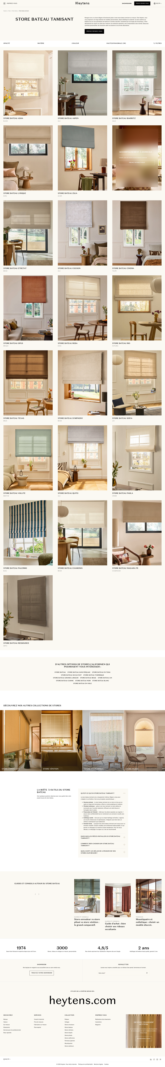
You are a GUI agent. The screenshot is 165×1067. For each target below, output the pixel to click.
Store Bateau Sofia (122, 418)
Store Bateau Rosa (67, 343)
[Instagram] (157, 1059)
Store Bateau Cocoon (69, 268)
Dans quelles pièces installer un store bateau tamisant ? (100, 837)
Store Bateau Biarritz (124, 118)
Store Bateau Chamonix (70, 568)
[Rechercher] (147, 973)
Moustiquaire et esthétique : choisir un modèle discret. (147, 922)
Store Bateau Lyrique (14, 193)
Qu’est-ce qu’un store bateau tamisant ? (97, 793)
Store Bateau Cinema (123, 268)
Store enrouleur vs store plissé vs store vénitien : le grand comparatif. (87, 922)
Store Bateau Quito (68, 493)
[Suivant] (39, 894)
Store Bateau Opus (13, 343)
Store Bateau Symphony (70, 418)
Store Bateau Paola (122, 493)
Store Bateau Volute (14, 493)
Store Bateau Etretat (14, 268)
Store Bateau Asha (13, 118)
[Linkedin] (151, 1059)
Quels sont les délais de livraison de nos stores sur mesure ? (98, 852)
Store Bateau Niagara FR (125, 568)
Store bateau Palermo (15, 568)
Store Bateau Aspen (68, 118)
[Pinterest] (160, 1059)
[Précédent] (35, 894)
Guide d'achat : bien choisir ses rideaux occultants (115, 926)
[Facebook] (154, 1059)
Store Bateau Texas (13, 418)
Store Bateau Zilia (67, 193)
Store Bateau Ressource (16, 643)
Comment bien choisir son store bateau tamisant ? (97, 844)
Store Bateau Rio (121, 343)
